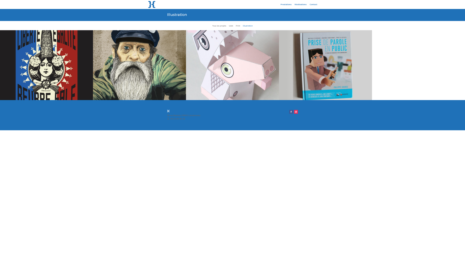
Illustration (248, 26)
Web (231, 26)
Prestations (286, 5)
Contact (313, 5)
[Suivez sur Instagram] (296, 112)
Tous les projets (219, 26)
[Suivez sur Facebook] (291, 112)
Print (238, 26)
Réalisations (300, 5)
